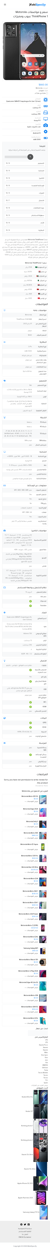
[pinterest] (21, 1224)
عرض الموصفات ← (31, 801)
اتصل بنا (25, 1234)
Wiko (46, 1053)
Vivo (46, 1058)
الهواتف (41, 91)
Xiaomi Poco (43, 1045)
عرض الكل (38, 1037)
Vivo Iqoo (44, 1055)
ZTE (46, 1040)
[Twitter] (25, 1224)
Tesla (46, 1070)
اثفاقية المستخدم (25, 1232)
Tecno (45, 1075)
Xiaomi (45, 1048)
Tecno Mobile (43, 1073)
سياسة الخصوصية (25, 1229)
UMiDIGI (45, 1065)
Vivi (46, 1063)
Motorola (26, 791)
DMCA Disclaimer (25, 1237)
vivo (46, 1060)
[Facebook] (29, 1224)
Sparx (46, 1083)
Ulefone (45, 1068)
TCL (46, 1080)
